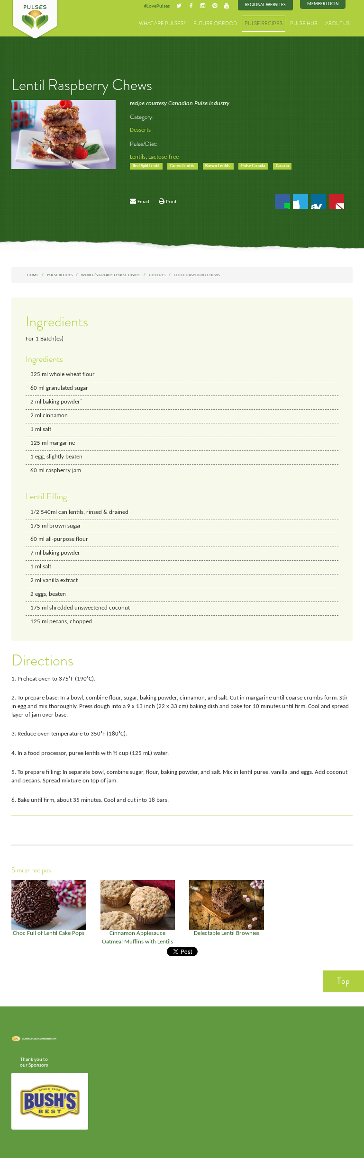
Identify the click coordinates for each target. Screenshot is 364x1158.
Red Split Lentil (146, 166)
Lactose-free (163, 157)
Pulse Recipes (263, 23)
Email (143, 202)
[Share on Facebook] (282, 201)
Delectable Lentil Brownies (226, 933)
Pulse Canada (253, 166)
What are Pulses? (162, 23)
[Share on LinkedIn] (318, 201)
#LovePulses (157, 6)
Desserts (140, 130)
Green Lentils (182, 166)
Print (171, 202)
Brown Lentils (218, 166)
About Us (337, 23)
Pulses (35, 20)
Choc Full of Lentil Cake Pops (48, 933)
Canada (282, 166)
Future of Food (215, 23)
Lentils (138, 157)
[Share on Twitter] (300, 201)
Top (343, 981)
